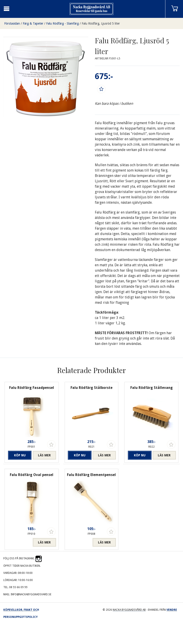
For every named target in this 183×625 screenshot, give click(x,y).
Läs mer (44, 455)
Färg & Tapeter (33, 23)
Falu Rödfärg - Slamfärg (62, 23)
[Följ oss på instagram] (38, 558)
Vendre (171, 609)
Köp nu (20, 455)
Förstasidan (12, 23)
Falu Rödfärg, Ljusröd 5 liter (101, 23)
